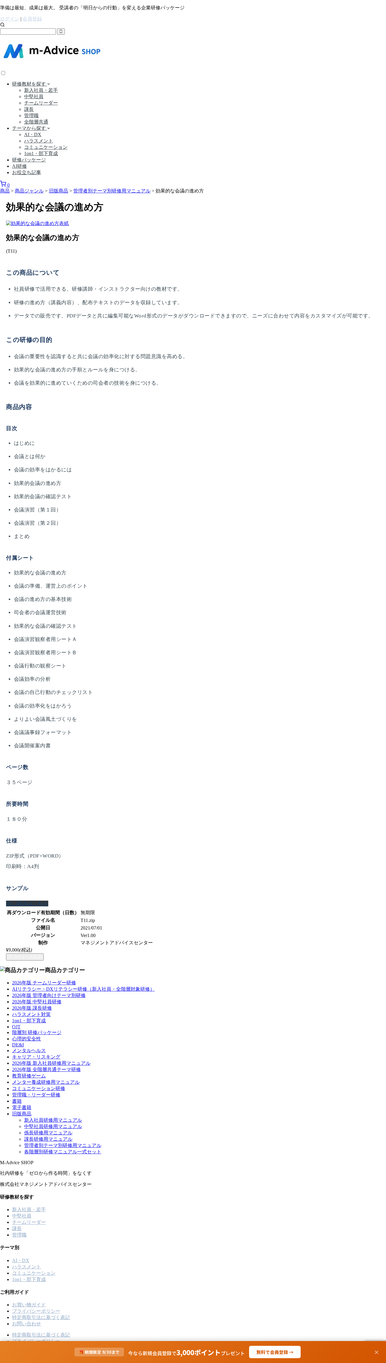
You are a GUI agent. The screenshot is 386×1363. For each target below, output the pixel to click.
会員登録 (32, 18)
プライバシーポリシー (36, 1311)
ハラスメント (38, 140)
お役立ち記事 (26, 172)
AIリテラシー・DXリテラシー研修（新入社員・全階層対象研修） (83, 989)
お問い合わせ (26, 1323)
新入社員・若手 (41, 90)
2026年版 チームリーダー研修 (44, 982)
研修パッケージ (29, 159)
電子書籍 (21, 1107)
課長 (29, 109)
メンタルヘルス (29, 1050)
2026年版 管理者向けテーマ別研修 (49, 995)
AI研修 (19, 166)
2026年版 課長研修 (32, 1008)
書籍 (17, 1101)
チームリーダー (41, 102)
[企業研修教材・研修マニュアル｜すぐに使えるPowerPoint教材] (51, 57)
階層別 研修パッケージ (37, 1032)
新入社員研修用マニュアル (53, 1120)
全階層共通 (36, 121)
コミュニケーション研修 (38, 1088)
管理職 (31, 115)
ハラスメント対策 (31, 1014)
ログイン (9, 18)
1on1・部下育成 (41, 153)
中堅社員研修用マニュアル (53, 1126)
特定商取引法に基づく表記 (41, 1317)
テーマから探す (29, 128)
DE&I (18, 1044)
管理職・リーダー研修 (36, 1094)
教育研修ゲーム (29, 1075)
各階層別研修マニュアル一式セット (62, 1151)
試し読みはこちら (27, 903)
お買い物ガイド (29, 1304)
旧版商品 (21, 1113)
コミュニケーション (46, 147)
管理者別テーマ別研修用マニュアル (62, 1145)
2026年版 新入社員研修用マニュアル (51, 1063)
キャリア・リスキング (36, 1056)
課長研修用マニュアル (48, 1139)
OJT (16, 1026)
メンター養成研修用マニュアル (46, 1082)
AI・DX (32, 134)
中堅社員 (33, 96)
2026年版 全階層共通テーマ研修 (46, 1069)
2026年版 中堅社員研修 (37, 1001)
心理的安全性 (26, 1038)
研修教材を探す (29, 83)
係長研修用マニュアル (48, 1132)
